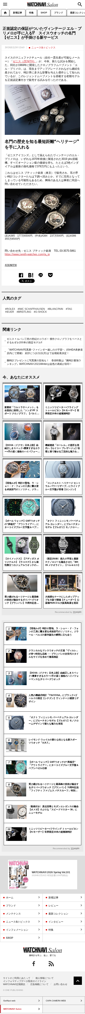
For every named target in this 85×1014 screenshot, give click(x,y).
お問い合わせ (60, 984)
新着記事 (17, 12)
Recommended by (63, 612)
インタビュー (55, 921)
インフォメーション (17, 929)
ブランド (58, 12)
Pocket (50, 275)
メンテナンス (13, 913)
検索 (80, 4)
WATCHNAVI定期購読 (14, 984)
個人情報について (44, 978)
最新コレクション (58, 913)
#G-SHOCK (40, 311)
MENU (5, 4)
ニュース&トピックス (43, 47)
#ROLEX (10, 309)
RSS (51, 963)
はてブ (30, 275)
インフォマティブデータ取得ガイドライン (24, 981)
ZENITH (11, 265)
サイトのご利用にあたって (16, 978)
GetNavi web (42, 950)
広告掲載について (39, 984)
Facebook (21, 275)
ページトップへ (78, 981)
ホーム (5, 12)
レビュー (53, 905)
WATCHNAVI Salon (42, 4)
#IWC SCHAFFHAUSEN (31, 309)
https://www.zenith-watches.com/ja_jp (27, 254)
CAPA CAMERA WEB (56, 1001)
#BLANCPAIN (55, 309)
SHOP (44, 12)
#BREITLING (24, 311)
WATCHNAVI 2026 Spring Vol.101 (51, 872)
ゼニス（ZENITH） (24, 61)
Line (40, 275)
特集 (31, 12)
